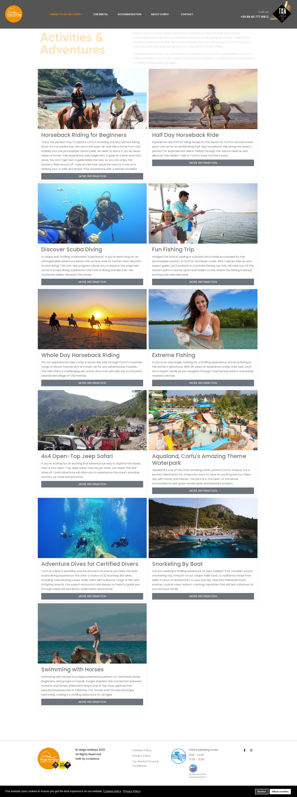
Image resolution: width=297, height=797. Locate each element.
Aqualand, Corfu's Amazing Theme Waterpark (199, 459)
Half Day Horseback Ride (185, 135)
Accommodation (129, 14)
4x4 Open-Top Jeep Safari (77, 456)
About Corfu (160, 14)
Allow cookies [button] (280, 791)
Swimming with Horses (72, 669)
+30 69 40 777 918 (253, 17)
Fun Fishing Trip (173, 249)
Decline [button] (261, 791)
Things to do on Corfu (65, 14)
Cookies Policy (141, 750)
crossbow (92, 759)
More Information (92, 176)
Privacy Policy (141, 756)
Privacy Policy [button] (132, 791)
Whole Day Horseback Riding (80, 355)
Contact (187, 14)
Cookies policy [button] (112, 791)
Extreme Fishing (173, 355)
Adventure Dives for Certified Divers (89, 564)
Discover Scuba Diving (71, 249)
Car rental (100, 14)
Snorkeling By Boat (177, 564)
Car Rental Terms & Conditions (145, 763)
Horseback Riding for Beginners (84, 135)
